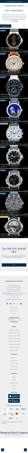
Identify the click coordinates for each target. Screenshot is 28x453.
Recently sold (14, 363)
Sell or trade (14, 366)
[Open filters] (2, 449)
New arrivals (14, 360)
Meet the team (14, 383)
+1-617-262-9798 (14, 297)
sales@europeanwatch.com (14, 299)
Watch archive (14, 369)
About (14, 380)
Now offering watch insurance (14, 1)
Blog (14, 377)
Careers (14, 386)
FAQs (14, 313)
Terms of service (14, 310)
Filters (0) (4, 26)
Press (14, 388)
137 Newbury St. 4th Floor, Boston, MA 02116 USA (14, 290)
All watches (14, 357)
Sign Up (14, 264)
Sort (24, 26)
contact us (14, 19)
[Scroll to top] (25, 449)
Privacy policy (14, 307)
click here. (16, 21)
